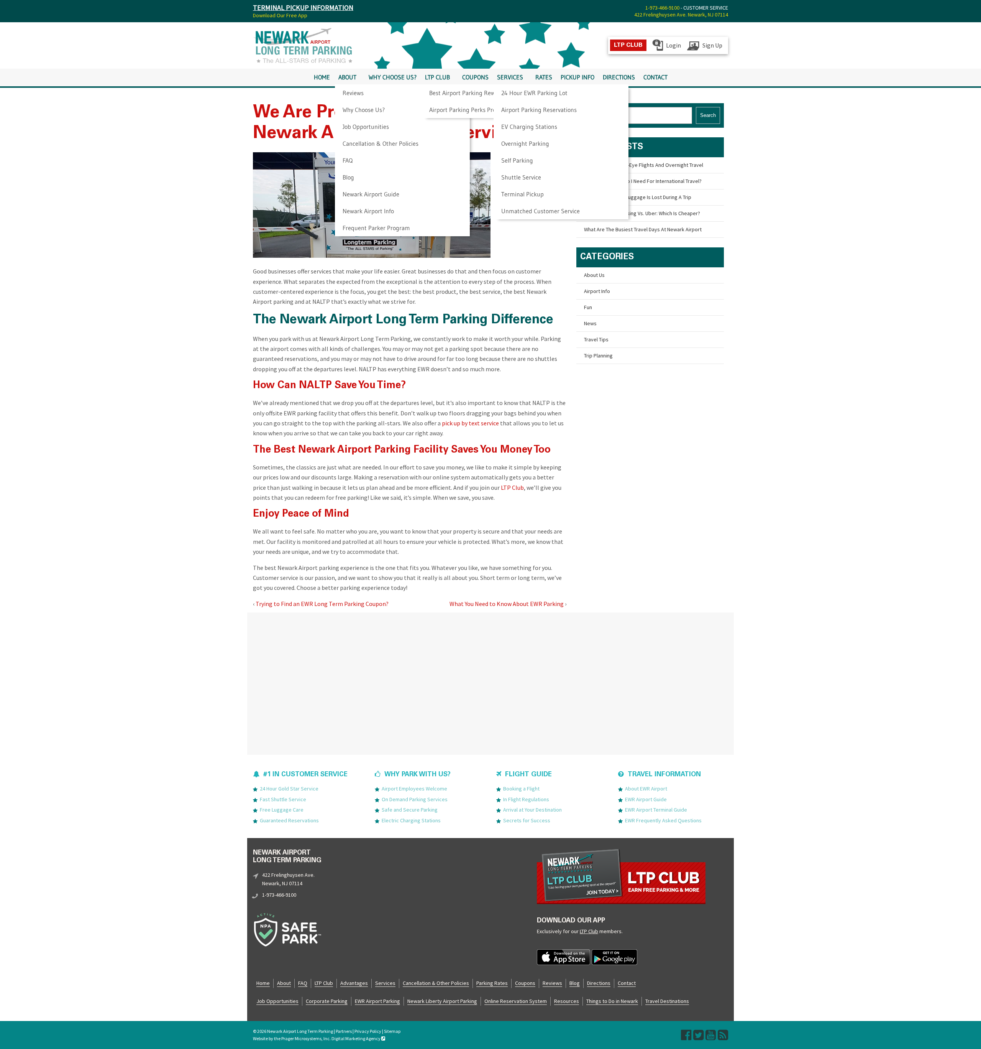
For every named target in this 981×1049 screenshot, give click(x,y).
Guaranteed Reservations (289, 820)
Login (673, 45)
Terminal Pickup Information (303, 7)
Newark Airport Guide (371, 194)
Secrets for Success (526, 820)
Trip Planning (598, 355)
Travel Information (664, 775)
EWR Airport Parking (377, 1001)
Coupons (475, 77)
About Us (594, 275)
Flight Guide (528, 775)
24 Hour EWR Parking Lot (534, 93)
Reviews (353, 93)
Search (708, 115)
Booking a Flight (521, 788)
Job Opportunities (366, 126)
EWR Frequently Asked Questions (663, 820)
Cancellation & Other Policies (380, 143)
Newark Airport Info (368, 211)
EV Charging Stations (529, 126)
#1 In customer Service (305, 775)
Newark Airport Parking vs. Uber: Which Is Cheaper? (642, 213)
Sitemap (392, 1031)
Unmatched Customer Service (540, 211)
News (590, 323)
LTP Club (437, 77)
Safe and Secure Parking (410, 809)
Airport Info (597, 291)
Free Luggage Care (281, 809)
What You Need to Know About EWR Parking (506, 604)
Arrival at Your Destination (532, 809)
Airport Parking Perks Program (469, 110)
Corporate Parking (327, 1001)
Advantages (354, 983)
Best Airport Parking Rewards (468, 93)
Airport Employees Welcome (414, 788)
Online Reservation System (515, 1001)
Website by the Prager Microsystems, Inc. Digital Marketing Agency (317, 1038)
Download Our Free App (280, 15)
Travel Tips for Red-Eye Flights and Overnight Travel (643, 164)
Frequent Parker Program (376, 228)
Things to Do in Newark (612, 1001)
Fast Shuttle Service (283, 799)
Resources (566, 1001)
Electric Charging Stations (411, 820)
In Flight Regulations (526, 799)
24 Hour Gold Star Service (289, 788)
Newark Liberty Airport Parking (442, 1001)
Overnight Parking (525, 143)
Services (510, 77)
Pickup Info (577, 77)
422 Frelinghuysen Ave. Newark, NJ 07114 (681, 14)
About (347, 77)
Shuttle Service (521, 177)
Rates (543, 77)
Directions (619, 77)
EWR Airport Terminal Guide (656, 809)
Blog (348, 177)
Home (322, 77)
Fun (588, 307)
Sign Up (712, 45)
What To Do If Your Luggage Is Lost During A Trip (637, 197)
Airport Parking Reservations (539, 110)
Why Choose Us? (364, 110)
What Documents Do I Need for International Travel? (643, 181)
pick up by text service (470, 423)
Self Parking (517, 160)
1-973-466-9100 (662, 7)
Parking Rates (492, 983)
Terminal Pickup (522, 194)
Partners (344, 1031)
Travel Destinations (667, 1001)
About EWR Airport (646, 788)
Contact (655, 77)
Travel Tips (596, 339)
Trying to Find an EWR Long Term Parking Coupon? (322, 604)
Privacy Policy (367, 1031)
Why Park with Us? (417, 775)
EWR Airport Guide (646, 799)
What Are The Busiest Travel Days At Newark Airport (643, 229)
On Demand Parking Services (415, 799)
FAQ (348, 160)
